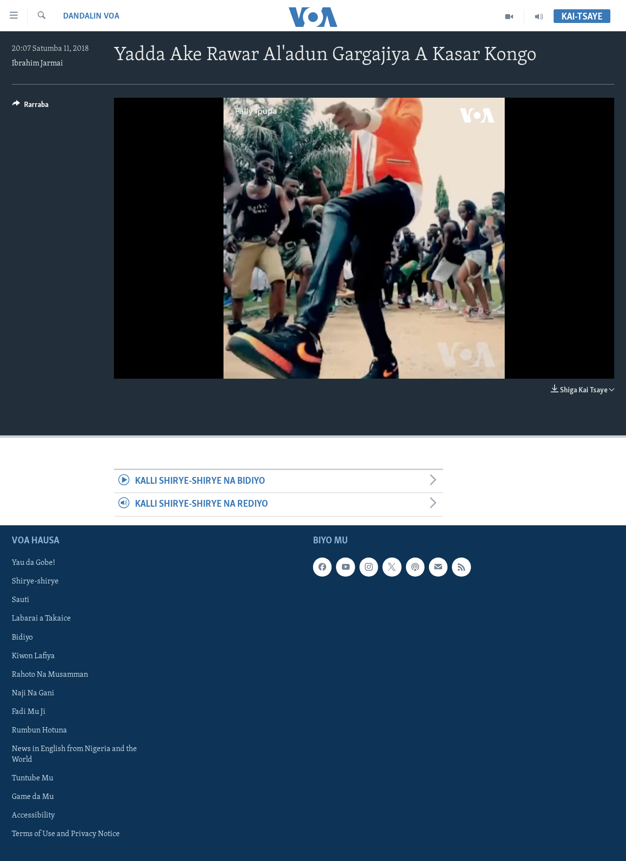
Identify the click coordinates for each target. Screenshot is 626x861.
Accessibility (33, 815)
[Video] (509, 16)
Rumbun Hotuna (39, 730)
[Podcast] (415, 567)
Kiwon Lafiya (33, 656)
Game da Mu (33, 796)
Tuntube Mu (32, 778)
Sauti (20, 600)
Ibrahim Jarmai (37, 63)
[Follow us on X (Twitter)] (391, 567)
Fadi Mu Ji (28, 711)
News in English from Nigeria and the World (74, 754)
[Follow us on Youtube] (345, 567)
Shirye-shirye (35, 581)
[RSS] (461, 567)
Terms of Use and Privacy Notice (66, 834)
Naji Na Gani (33, 693)
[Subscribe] (438, 567)
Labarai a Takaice (41, 619)
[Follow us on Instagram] (368, 567)
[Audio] (539, 16)
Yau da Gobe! (33, 563)
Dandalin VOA (91, 16)
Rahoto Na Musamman (50, 674)
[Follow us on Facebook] (322, 567)
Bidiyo (22, 637)
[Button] (30, 107)
